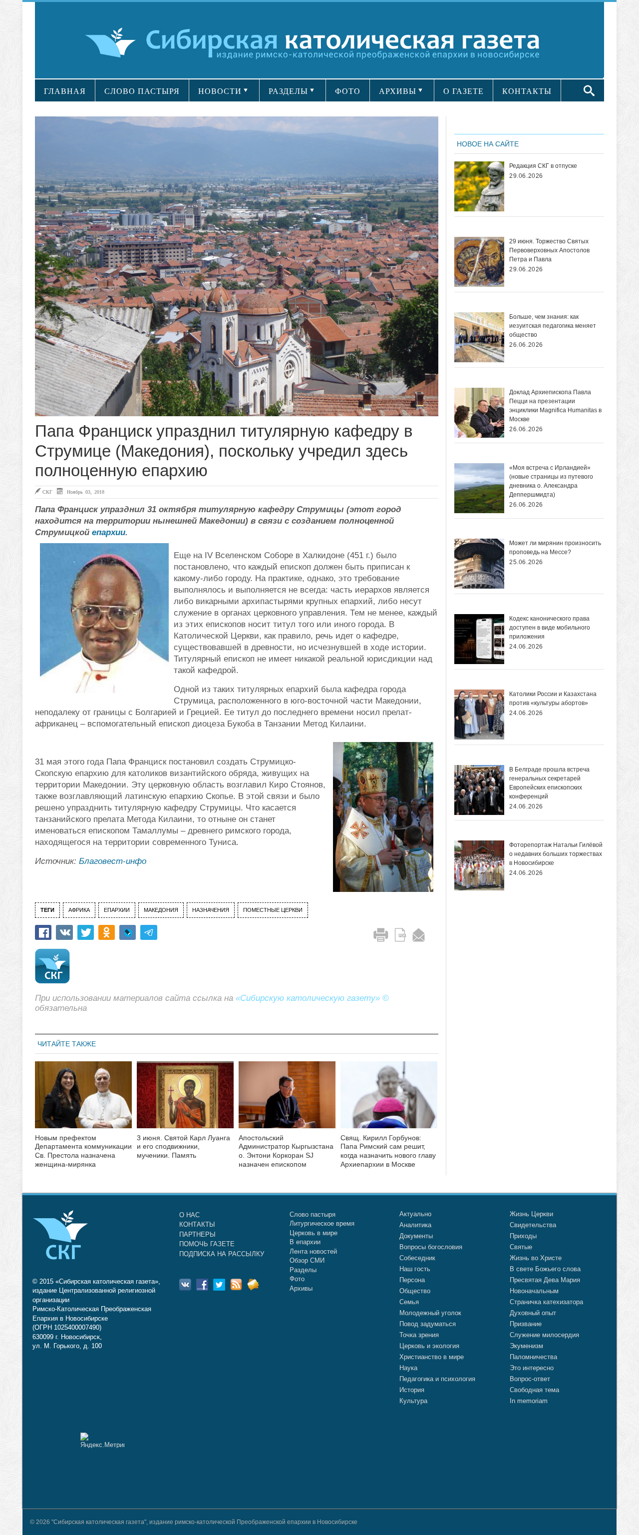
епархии (108, 532)
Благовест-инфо (112, 861)
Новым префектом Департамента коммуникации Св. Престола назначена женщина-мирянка (83, 1151)
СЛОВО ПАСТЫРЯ (142, 91)
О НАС (189, 1215)
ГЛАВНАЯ (65, 91)
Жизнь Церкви (531, 1214)
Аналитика (415, 1225)
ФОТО (347, 91)
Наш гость (414, 1269)
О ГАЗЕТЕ (463, 91)
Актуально (415, 1214)
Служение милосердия (544, 1335)
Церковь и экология (429, 1346)
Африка (79, 910)
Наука (408, 1368)
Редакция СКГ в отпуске (543, 165)
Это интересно (532, 1368)
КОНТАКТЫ (527, 91)
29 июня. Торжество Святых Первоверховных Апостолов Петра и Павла (549, 250)
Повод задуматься (427, 1324)
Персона (412, 1280)
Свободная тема (534, 1390)
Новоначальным (534, 1291)
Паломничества (533, 1357)
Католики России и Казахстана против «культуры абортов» (553, 699)
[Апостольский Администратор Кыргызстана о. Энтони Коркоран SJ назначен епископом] (287, 1101)
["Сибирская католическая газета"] (318, 42)
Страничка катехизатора (546, 1302)
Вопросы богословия (430, 1247)
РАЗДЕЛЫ (288, 91)
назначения (210, 910)
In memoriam (529, 1401)
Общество (414, 1291)
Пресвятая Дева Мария (545, 1280)
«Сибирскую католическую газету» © (312, 998)
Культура (413, 1401)
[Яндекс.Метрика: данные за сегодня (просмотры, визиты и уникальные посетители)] (102, 1440)
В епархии (305, 1242)
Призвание (526, 1324)
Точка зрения (419, 1335)
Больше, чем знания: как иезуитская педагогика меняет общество (552, 325)
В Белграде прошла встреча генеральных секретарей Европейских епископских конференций (549, 783)
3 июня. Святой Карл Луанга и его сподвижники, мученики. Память (183, 1147)
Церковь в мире (313, 1233)
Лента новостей (313, 1251)
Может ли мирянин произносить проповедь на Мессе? (555, 548)
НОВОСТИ (220, 91)
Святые (521, 1247)
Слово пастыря (312, 1214)
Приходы (523, 1236)
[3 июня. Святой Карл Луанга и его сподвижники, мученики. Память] (185, 1101)
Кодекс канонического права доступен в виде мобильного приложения (549, 627)
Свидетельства (533, 1225)
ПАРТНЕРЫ (197, 1234)
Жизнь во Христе (536, 1258)
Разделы (303, 1270)
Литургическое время (322, 1223)
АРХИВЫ (397, 91)
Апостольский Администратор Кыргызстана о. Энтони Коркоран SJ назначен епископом (286, 1151)
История (411, 1390)
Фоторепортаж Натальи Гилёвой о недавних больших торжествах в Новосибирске (556, 853)
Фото (297, 1279)
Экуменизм (526, 1346)
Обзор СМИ (307, 1260)
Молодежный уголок (430, 1313)
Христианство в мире (431, 1357)
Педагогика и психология (437, 1379)
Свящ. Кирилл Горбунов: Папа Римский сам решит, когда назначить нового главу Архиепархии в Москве (388, 1151)
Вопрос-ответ (530, 1379)
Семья (409, 1302)
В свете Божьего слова (545, 1269)
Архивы (301, 1288)
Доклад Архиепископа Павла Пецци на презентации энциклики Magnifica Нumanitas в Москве (555, 406)
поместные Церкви (273, 910)
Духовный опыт (533, 1313)
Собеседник (417, 1258)
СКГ (47, 491)
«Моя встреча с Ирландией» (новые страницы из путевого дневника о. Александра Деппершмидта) (551, 481)
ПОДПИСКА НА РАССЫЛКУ (221, 1254)
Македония (161, 910)
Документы (416, 1236)
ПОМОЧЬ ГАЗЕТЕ (207, 1244)
